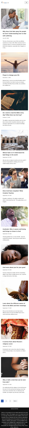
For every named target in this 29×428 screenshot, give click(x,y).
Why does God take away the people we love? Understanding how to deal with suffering (14, 33)
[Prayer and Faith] (5, 2)
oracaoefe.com (5, 425)
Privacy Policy (21, 425)
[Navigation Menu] (26, 2)
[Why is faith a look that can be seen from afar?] (14, 367)
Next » (15, 401)
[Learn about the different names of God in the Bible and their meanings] (14, 291)
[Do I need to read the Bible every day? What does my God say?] (14, 100)
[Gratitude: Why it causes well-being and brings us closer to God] (14, 216)
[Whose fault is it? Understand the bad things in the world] (14, 140)
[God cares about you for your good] (14, 255)
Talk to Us (16, 427)
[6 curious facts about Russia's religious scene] (14, 329)
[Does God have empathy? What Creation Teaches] (14, 178)
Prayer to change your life (11, 75)
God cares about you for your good (14, 267)
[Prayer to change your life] (14, 62)
